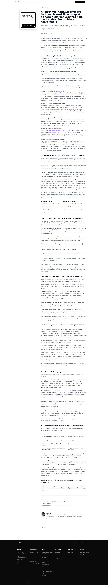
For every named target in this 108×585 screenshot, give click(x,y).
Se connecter (71, 2)
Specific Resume (71, 552)
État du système (20, 566)
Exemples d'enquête (46, 566)
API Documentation (59, 556)
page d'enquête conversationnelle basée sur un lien (67, 93)
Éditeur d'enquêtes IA (34, 563)
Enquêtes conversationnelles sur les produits (21, 557)
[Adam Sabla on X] (49, 518)
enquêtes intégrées (81, 94)
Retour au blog (45, 7)
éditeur (70, 165)
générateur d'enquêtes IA (51, 73)
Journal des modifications (47, 560)
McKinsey (44, 501)
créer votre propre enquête (55, 488)
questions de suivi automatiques (70, 396)
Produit (22, 2)
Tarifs (43, 2)
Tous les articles (45, 527)
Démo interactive (30, 2)
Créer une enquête (80, 2)
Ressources (37, 2)
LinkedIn (82, 554)
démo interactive (45, 469)
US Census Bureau (46, 505)
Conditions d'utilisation (47, 571)
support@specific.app (84, 552)
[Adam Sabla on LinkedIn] (47, 518)
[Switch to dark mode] (92, 2)
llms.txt (56, 558)
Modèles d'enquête (46, 564)
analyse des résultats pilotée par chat (59, 130)
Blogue (43, 562)
